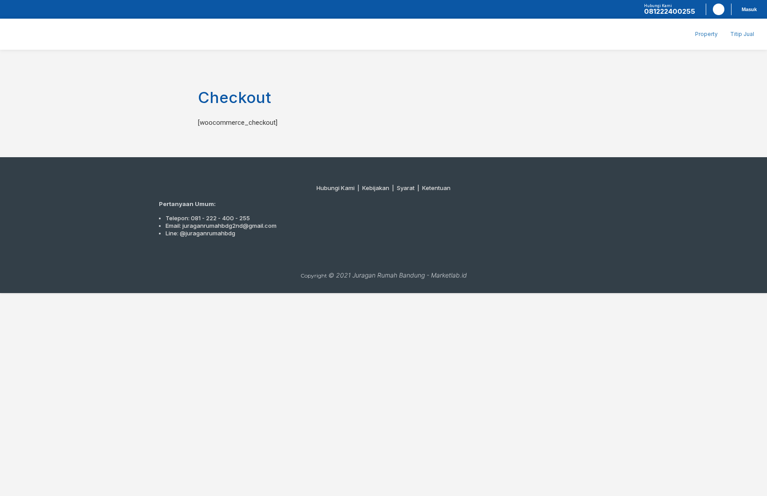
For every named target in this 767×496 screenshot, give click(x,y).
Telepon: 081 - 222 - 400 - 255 (208, 218)
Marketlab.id (449, 275)
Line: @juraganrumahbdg (200, 233)
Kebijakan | (379, 187)
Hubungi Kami (335, 187)
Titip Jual (742, 34)
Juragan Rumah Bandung (388, 275)
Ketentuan (436, 187)
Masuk (749, 9)
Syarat (406, 187)
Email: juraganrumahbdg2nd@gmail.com (221, 225)
